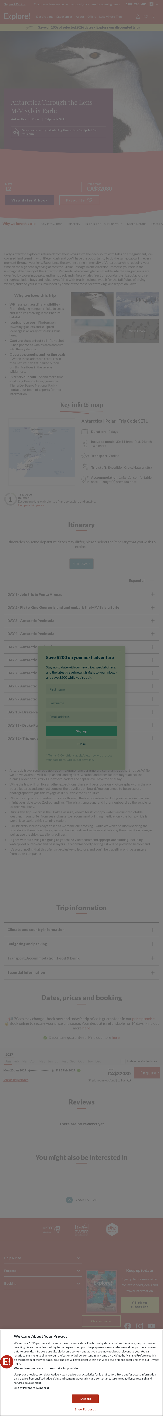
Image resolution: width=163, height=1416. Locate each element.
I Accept (85, 1398)
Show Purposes (85, 1409)
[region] (81, 1372)
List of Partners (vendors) (31, 1388)
